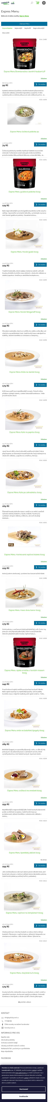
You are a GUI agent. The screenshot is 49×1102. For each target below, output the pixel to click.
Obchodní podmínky (8, 1040)
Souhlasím (23, 1096)
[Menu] (44, 3)
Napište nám (5, 1037)
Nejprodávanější (38, 28)
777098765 (8, 1021)
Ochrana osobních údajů (9, 1043)
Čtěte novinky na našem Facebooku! (17, 1024)
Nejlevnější (18, 28)
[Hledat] (32, 3)
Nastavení (23, 1089)
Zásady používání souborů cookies (13, 1046)
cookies (34, 1070)
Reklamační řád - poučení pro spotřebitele (15, 1048)
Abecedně (5, 33)
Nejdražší (27, 28)
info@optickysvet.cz (12, 1018)
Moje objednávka (7, 1051)
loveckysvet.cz (10, 1028)
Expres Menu (24, 16)
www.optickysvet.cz (21, 1073)
